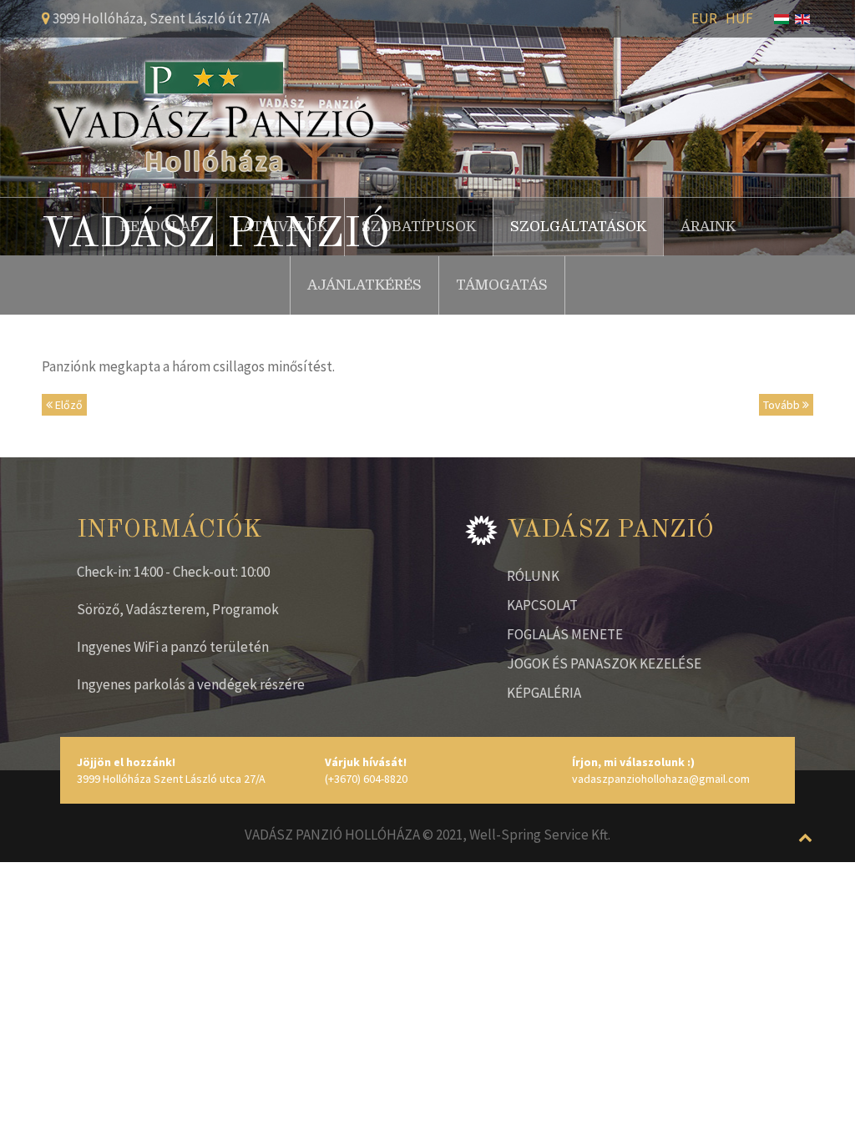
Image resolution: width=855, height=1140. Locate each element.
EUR (704, 18)
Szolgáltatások (578, 227)
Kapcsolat (542, 605)
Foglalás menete (565, 634)
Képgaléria (544, 692)
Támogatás (502, 285)
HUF (739, 18)
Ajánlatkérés (364, 285)
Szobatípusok (419, 227)
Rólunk (533, 576)
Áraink (708, 227)
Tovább (782, 404)
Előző (68, 404)
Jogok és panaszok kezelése (604, 663)
